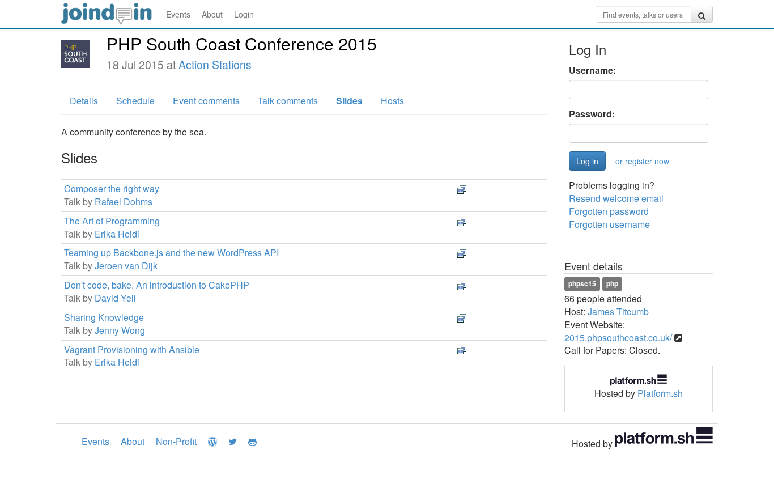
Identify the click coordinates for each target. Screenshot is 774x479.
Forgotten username (609, 224)
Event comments (206, 100)
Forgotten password (609, 211)
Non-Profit (176, 441)
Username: (592, 70)
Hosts (392, 100)
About (212, 14)
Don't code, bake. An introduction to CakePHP (156, 284)
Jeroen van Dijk (126, 265)
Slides (349, 100)
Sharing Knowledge (104, 317)
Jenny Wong (120, 330)
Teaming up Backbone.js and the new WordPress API (171, 252)
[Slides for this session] (461, 188)
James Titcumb (618, 311)
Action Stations (215, 65)
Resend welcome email (616, 198)
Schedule (135, 100)
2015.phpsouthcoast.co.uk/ (618, 337)
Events (178, 14)
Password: (592, 114)
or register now (642, 161)
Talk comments (288, 100)
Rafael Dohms (123, 201)
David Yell (115, 297)
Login (244, 14)
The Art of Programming (112, 220)
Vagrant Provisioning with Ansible (131, 349)
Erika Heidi (117, 233)
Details (84, 100)
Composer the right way (111, 188)
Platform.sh (660, 393)
